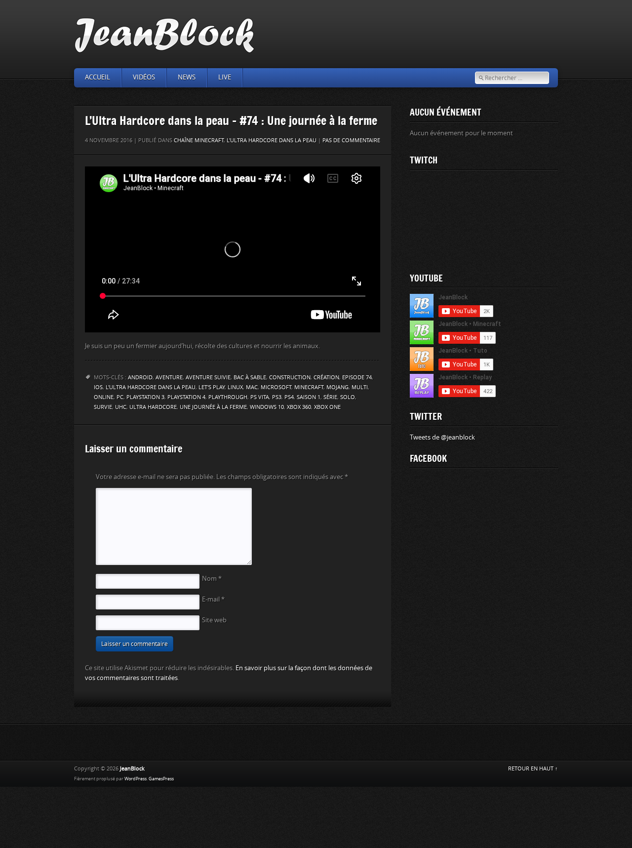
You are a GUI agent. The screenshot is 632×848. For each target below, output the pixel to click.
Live (224, 77)
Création (326, 377)
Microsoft (276, 387)
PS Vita (259, 397)
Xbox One (327, 407)
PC (120, 397)
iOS (98, 387)
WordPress (135, 778)
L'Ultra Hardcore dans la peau (271, 140)
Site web (214, 620)
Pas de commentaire (351, 140)
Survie (103, 407)
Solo (347, 397)
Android (140, 377)
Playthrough (227, 397)
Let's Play (211, 387)
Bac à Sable (250, 377)
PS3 (276, 397)
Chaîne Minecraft (199, 140)
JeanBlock (132, 769)
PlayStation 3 (145, 397)
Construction (290, 377)
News (187, 77)
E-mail (213, 599)
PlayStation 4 (186, 397)
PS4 (289, 397)
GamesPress (161, 778)
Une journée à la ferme (213, 407)
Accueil (97, 77)
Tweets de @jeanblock (442, 437)
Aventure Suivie (208, 377)
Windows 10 (267, 407)
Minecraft (308, 387)
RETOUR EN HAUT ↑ (533, 769)
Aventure (169, 377)
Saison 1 (308, 397)
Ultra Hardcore (153, 407)
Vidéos (144, 77)
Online (104, 397)
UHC (120, 407)
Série (330, 397)
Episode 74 (357, 377)
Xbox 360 (299, 407)
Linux (235, 387)
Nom (212, 578)
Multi (360, 387)
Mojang (337, 387)
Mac (252, 387)
